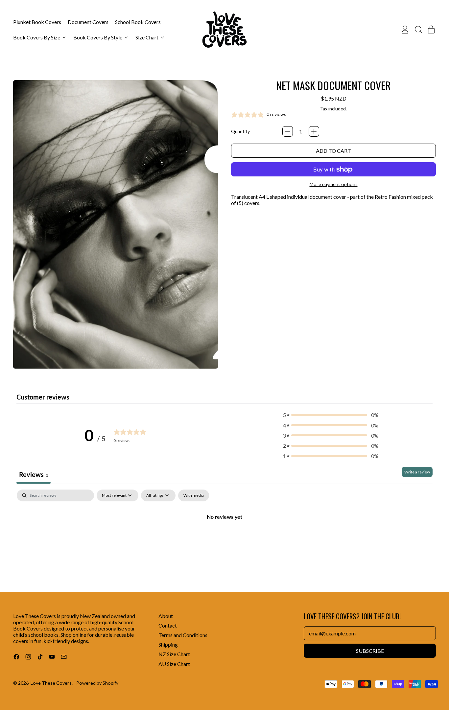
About (165, 616)
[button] (418, 29)
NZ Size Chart (174, 654)
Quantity (240, 131)
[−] (287, 131)
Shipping (168, 644)
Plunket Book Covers (37, 22)
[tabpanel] (224, 538)
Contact (167, 625)
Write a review (417, 472)
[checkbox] (193, 495)
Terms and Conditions (182, 635)
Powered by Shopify (97, 683)
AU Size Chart (174, 664)
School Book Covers (138, 22)
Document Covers (88, 22)
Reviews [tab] (33, 474)
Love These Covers (51, 683)
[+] (314, 131)
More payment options (334, 184)
